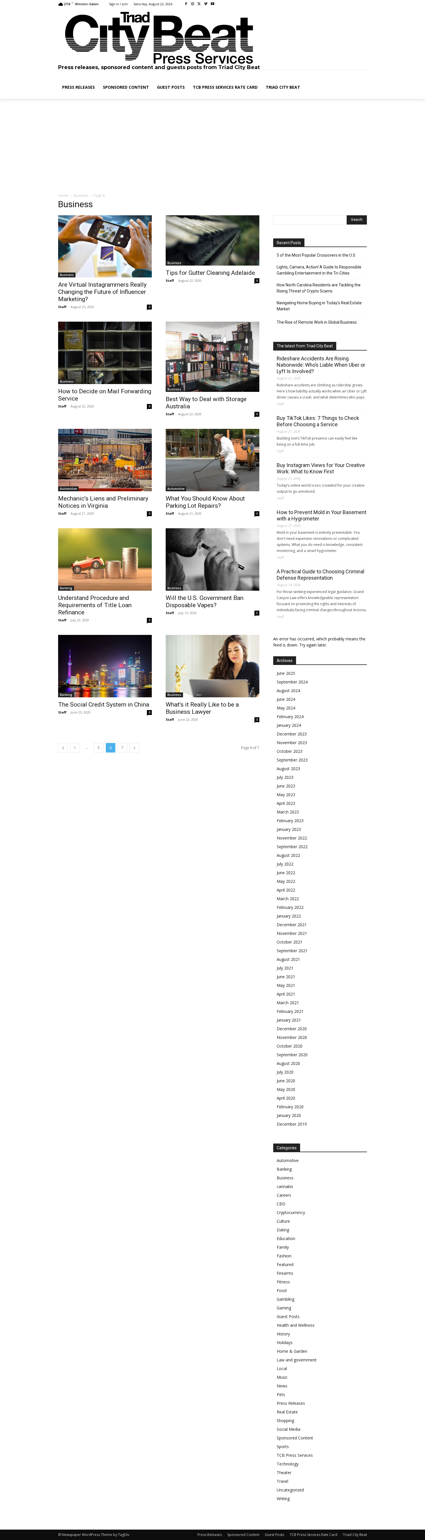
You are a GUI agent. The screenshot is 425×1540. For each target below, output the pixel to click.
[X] (199, 4)
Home (63, 195)
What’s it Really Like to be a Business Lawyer (202, 708)
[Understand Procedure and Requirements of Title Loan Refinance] (105, 559)
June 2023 (286, 786)
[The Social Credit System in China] (105, 666)
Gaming (284, 1308)
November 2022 (292, 838)
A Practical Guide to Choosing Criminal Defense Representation (320, 574)
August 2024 (288, 690)
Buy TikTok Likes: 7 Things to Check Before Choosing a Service (318, 421)
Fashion (284, 1256)
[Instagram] (192, 4)
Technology (288, 1464)
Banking (66, 588)
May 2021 (286, 985)
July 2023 (285, 777)
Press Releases (291, 1403)
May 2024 (286, 708)
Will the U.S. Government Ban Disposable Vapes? (204, 601)
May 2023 (286, 794)
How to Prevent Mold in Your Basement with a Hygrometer (321, 515)
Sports (283, 1446)
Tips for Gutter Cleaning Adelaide (210, 272)
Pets (281, 1394)
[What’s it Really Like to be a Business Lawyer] (212, 666)
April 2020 (286, 1098)
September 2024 (292, 682)
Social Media (288, 1429)
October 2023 (289, 751)
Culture (283, 1221)
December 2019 (292, 1124)
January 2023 (289, 829)
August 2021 (288, 959)
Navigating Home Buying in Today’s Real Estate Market (319, 306)
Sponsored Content (295, 1438)
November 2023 (292, 742)
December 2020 (292, 1028)
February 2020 (290, 1106)
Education (286, 1238)
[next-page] (134, 748)
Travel (282, 1481)
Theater (284, 1472)
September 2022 (292, 846)
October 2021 (289, 942)
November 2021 (292, 933)
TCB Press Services (295, 1455)
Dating (283, 1230)
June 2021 (286, 976)
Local (282, 1368)
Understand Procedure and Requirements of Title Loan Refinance (95, 605)
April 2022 (286, 890)
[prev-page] (63, 748)
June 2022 (286, 872)
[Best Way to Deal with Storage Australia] (212, 357)
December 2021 (292, 924)
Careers (284, 1195)
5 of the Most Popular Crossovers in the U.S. (316, 255)
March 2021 (288, 1002)
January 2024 (289, 725)
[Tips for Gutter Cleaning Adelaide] (212, 240)
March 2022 (288, 898)
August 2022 (288, 855)
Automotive (68, 489)
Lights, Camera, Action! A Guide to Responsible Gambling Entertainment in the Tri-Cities (319, 270)
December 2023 (292, 734)
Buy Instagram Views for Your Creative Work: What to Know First (321, 468)
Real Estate (287, 1412)
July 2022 (285, 864)
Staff (62, 307)
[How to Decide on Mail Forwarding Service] (105, 353)
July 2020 (285, 1072)
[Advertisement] (212, 146)
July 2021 (285, 968)
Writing (283, 1498)
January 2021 (289, 1020)
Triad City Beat (355, 1534)
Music (282, 1377)
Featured (285, 1264)
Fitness (283, 1282)
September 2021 (292, 950)
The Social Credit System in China (103, 704)
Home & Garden (292, 1351)
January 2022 (289, 916)
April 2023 (286, 803)
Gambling (285, 1299)
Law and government (297, 1360)
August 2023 (288, 768)
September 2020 (292, 1054)
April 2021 (286, 994)
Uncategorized (290, 1490)
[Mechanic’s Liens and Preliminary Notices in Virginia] (105, 460)
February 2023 (290, 820)
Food (282, 1290)
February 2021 (290, 1011)
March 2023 (288, 812)
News (282, 1386)
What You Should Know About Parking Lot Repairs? (205, 502)
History (283, 1334)
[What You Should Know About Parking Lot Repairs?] (212, 460)
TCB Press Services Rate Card (313, 1534)
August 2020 (288, 1063)
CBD (281, 1204)
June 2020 (286, 1080)
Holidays (285, 1342)
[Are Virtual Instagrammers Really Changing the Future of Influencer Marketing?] (105, 246)
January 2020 (289, 1115)
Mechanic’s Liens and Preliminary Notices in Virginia (103, 502)
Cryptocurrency (291, 1212)
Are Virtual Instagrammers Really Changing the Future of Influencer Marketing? (102, 292)
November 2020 (292, 1037)
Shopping (285, 1420)
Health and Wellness (296, 1325)
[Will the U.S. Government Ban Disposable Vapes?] (212, 559)
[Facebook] (186, 4)
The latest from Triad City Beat (305, 346)
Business (81, 195)
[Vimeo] (205, 4)
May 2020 (286, 1089)
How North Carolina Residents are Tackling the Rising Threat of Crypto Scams (319, 288)
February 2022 (290, 907)
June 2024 (286, 699)
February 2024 (290, 716)
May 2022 (286, 881)
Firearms (285, 1273)
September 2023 (292, 760)
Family (283, 1247)
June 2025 (286, 673)
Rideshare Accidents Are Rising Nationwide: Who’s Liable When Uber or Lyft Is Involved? (321, 364)
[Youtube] (212, 4)
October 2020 (289, 1046)
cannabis (285, 1186)
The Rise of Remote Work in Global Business (317, 322)
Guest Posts (288, 1316)
